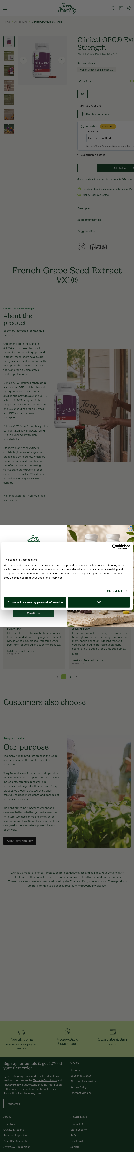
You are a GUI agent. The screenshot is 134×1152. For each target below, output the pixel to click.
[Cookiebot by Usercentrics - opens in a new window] (114, 547)
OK (99, 602)
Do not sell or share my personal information (35, 602)
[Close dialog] (131, 528)
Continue (33, 613)
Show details (115, 591)
